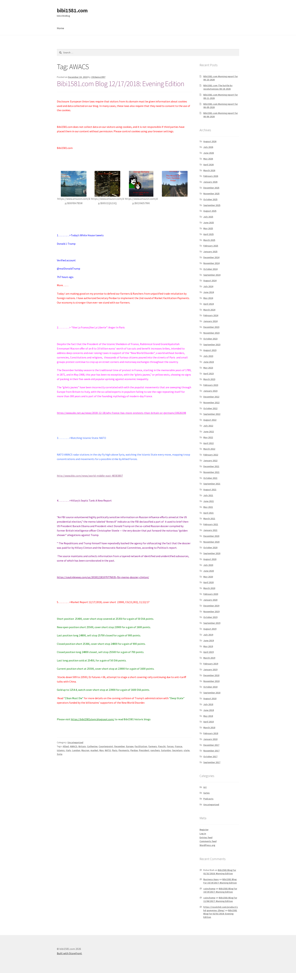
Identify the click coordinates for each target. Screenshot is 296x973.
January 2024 (210, 321)
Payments (124, 750)
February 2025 (210, 245)
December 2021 (211, 466)
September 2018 (211, 692)
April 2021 (208, 512)
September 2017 (211, 762)
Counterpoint (106, 746)
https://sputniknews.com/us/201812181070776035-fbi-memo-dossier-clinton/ (103, 577)
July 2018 (208, 704)
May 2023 (208, 367)
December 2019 (211, 605)
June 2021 (208, 501)
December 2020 (211, 536)
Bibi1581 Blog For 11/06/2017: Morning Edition (220, 899)
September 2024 (211, 274)
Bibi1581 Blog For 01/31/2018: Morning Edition (219, 872)
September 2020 (211, 553)
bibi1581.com (72, 10)
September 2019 (211, 623)
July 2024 (208, 286)
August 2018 (209, 698)
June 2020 (208, 570)
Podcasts (208, 798)
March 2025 (209, 240)
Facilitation (141, 746)
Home (60, 28)
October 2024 (210, 269)
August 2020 (209, 559)
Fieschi (162, 746)
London (76, 750)
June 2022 (208, 431)
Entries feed (206, 837)
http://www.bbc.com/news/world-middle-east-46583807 (90, 475)
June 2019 (208, 640)
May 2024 (208, 298)
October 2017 (210, 756)
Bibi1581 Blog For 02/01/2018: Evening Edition (220, 914)
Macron (85, 750)
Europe (129, 746)
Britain (82, 746)
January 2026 (210, 181)
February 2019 (210, 663)
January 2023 (210, 390)
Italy (68, 750)
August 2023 (209, 350)
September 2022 (211, 414)
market (94, 750)
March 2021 (209, 518)
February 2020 (210, 594)
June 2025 (208, 222)
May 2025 (208, 228)
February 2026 (210, 176)
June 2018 (208, 710)
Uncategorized (75, 742)
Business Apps (211, 879)
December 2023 (211, 327)
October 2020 (210, 547)
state (186, 750)
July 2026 (208, 147)
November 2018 (211, 681)
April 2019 (208, 652)
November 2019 (211, 611)
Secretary (177, 750)
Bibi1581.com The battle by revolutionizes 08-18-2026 (217, 87)
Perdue (134, 750)
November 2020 (211, 541)
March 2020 (209, 588)
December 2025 (211, 187)
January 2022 (210, 460)
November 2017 (211, 750)
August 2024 (209, 280)
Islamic (61, 750)
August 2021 (209, 489)
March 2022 (209, 448)
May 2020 (208, 576)
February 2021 (210, 524)
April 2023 (208, 373)
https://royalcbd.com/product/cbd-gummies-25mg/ (220, 908)
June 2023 (208, 361)
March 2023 (209, 379)
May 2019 (208, 646)
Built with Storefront (69, 953)
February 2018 (210, 733)
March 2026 (209, 170)
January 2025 (210, 251)
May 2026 (208, 158)
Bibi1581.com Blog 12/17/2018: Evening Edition (120, 83)
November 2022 (211, 402)
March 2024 (209, 309)
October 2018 (210, 686)
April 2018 (208, 721)
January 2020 (210, 599)
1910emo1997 (98, 77)
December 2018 (211, 675)
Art (205, 787)
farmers (152, 746)
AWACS (73, 746)
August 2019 (209, 628)
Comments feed (208, 841)
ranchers (155, 750)
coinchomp (209, 888)
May (101, 750)
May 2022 (208, 437)
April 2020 (208, 582)
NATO (108, 750)
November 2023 (211, 332)
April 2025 (208, 234)
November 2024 (211, 263)
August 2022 (209, 419)
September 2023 (211, 344)
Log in (203, 833)
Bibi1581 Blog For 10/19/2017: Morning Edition (220, 881)
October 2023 (210, 338)
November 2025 (211, 193)
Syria (59, 754)
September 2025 (211, 205)
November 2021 (211, 472)
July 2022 (208, 425)
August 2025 (209, 210)
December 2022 (211, 396)
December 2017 (211, 745)
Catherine (92, 746)
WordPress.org (207, 845)
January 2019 (210, 669)
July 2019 (208, 634)
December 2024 (211, 257)
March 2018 (209, 727)
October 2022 (210, 408)
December (119, 746)
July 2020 (208, 565)
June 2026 (208, 152)
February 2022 (210, 454)
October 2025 (210, 199)
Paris (114, 750)
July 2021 (208, 495)
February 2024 (210, 315)
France (178, 746)
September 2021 (211, 483)
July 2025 (208, 216)
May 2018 (208, 716)
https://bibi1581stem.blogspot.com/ (92, 719)
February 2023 (210, 385)
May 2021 (208, 507)
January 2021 (210, 530)
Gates (206, 792)
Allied (66, 746)
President (144, 750)
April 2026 (208, 164)
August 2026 (209, 141)
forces (170, 746)
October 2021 (210, 478)
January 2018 (210, 739)
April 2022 (208, 443)
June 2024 (208, 292)
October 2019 (210, 617)
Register (204, 829)
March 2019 (209, 657)
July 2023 (208, 356)
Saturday (166, 750)
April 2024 (208, 303)
